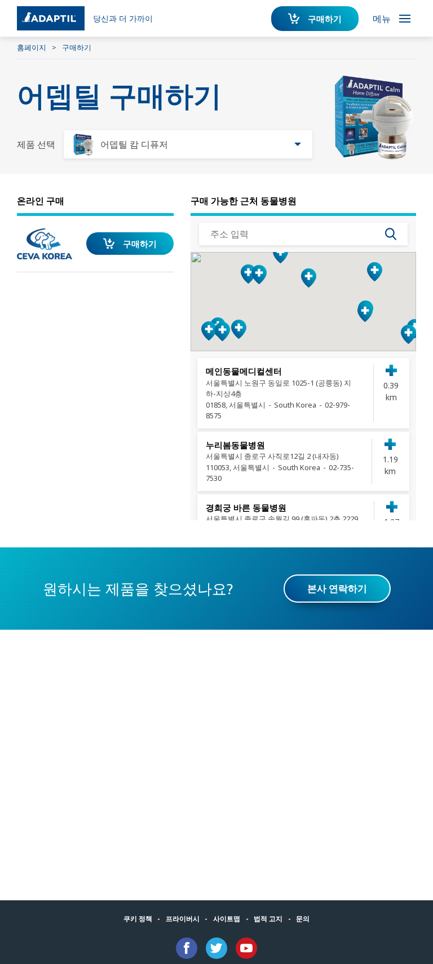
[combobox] (188, 144)
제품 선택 (36, 144)
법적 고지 (268, 918)
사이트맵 (226, 918)
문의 (303, 918)
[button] (309, 278)
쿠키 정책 (137, 918)
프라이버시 (183, 918)
